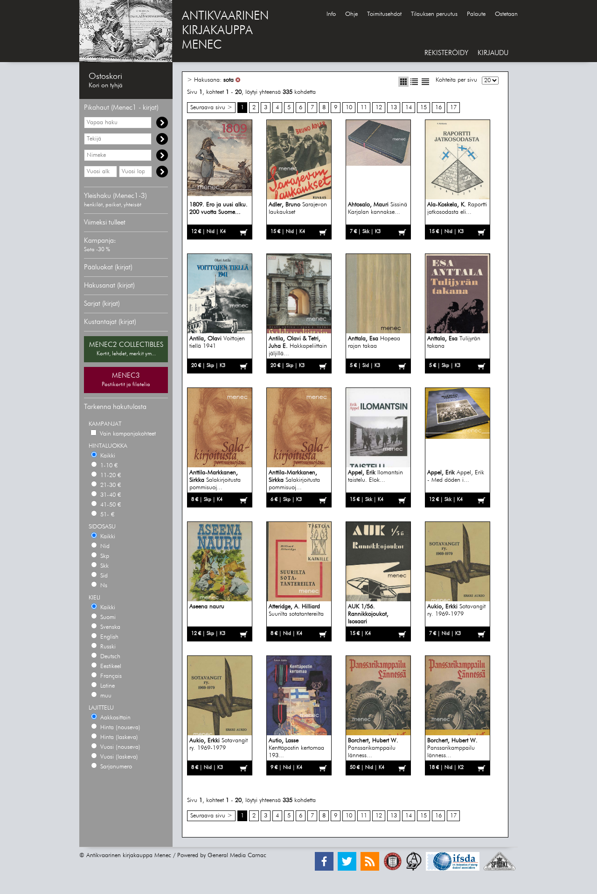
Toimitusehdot (384, 14)
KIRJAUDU (493, 52)
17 (453, 108)
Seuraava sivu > (211, 108)
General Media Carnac (237, 855)
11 (364, 108)
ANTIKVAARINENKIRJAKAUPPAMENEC (225, 30)
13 (393, 108)
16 (438, 108)
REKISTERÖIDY (446, 52)
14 (408, 108)
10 (349, 108)
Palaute (476, 14)
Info (331, 14)
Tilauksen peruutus (434, 14)
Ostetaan (506, 14)
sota (228, 80)
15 (423, 108)
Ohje (351, 14)
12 (378, 108)
